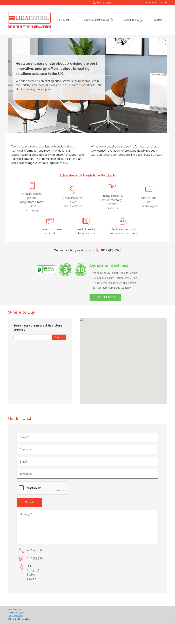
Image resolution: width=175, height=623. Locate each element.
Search (59, 337)
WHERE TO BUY (131, 20)
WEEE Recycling (16, 616)
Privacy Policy (14, 609)
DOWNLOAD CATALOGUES (96, 20)
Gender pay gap (15, 613)
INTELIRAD (64, 20)
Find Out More (105, 297)
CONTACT (158, 20)
